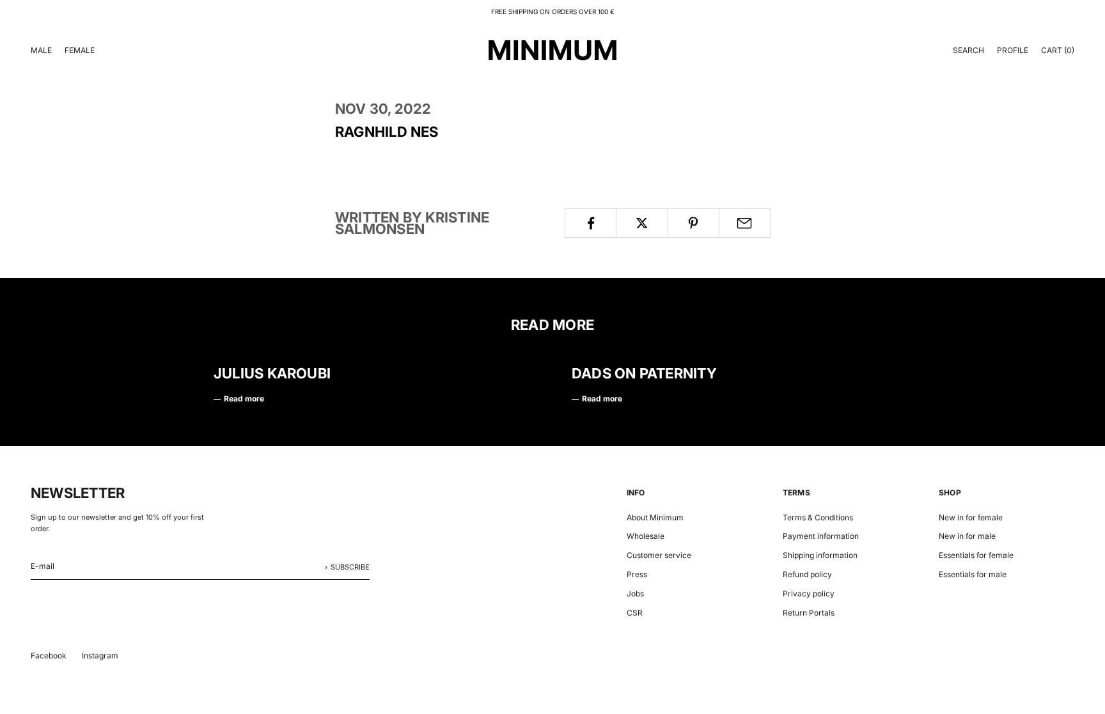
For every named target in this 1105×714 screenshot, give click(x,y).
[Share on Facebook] (590, 223)
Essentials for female (976, 555)
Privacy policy (809, 593)
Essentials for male (973, 574)
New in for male (967, 536)
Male (41, 50)
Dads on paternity (644, 373)
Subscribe (350, 567)
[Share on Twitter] (641, 223)
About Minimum (655, 517)
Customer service (659, 555)
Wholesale (645, 536)
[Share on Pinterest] (693, 223)
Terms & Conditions (818, 517)
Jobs (635, 593)
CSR (635, 612)
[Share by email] (744, 223)
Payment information (821, 536)
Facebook (49, 655)
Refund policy (807, 574)
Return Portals (809, 612)
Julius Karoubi (272, 373)
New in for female (971, 517)
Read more (244, 398)
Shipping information (820, 555)
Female (80, 50)
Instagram (100, 655)
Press (637, 574)
